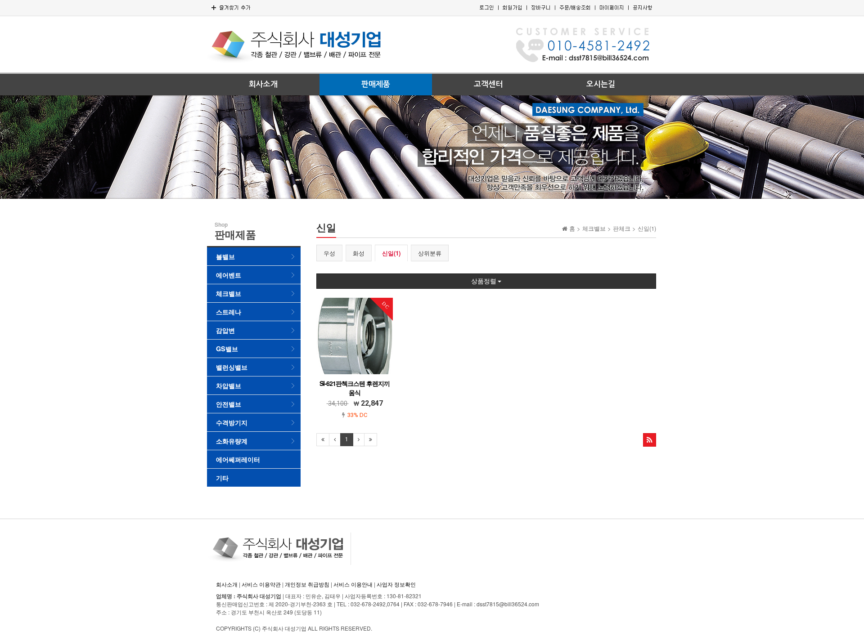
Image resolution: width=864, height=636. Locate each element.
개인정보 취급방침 (307, 584)
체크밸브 (228, 293)
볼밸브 (225, 256)
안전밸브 (228, 403)
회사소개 (263, 84)
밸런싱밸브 (232, 367)
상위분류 (429, 253)
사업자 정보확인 (396, 584)
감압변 (225, 330)
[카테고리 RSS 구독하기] (649, 440)
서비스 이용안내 (353, 584)
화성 (358, 253)
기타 (222, 477)
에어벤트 (228, 274)
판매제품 (375, 84)
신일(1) (391, 253)
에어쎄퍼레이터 (238, 459)
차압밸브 (228, 385)
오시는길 (600, 84)
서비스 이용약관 (261, 584)
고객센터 (488, 84)
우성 (329, 253)
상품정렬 (484, 281)
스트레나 (228, 311)
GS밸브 (227, 348)
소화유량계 (232, 440)
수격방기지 (232, 422)
